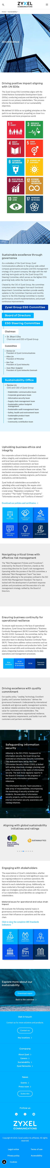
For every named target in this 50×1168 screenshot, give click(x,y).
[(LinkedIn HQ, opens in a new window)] (16, 1114)
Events (24, 1083)
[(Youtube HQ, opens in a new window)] (33, 1114)
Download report (25, 993)
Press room (24, 1086)
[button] (3, 4)
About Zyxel (23, 1054)
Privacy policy (13, 1155)
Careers (23, 1058)
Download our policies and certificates (19, 503)
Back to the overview (25, 999)
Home (4, 12)
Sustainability (12, 12)
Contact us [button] (25, 1030)
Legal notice (13, 1149)
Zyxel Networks (24, 1066)
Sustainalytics (36, 839)
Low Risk (36, 841)
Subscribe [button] (25, 1094)
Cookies (13, 1162)
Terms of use (36, 1149)
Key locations (24, 1037)
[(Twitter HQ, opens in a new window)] (25, 1114)
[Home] (25, 4)
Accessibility (36, 1155)
